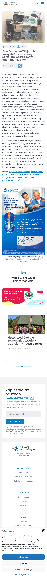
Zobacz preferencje (23, 569)
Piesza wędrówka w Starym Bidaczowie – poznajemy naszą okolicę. (22, 340)
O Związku (23, 521)
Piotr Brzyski (9, 348)
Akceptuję (23, 557)
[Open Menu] (42, 3)
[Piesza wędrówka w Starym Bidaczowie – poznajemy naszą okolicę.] (23, 324)
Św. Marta (23, 505)
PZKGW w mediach (23, 525)
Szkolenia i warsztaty (23, 481)
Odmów (23, 563)
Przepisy (23, 501)
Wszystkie (23, 472)
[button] (43, 531)
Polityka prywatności (22, 575)
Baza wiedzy (23, 497)
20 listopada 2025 (21, 348)
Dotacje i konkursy (23, 476)
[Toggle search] (37, 3)
